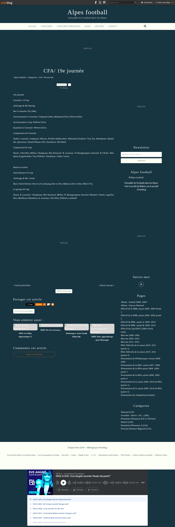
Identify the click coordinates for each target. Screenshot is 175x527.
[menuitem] (32, 26)
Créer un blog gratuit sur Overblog (48, 455)
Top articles (65, 455)
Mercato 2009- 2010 (130, 338)
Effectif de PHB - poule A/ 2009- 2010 (138, 322)
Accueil (33, 26)
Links (123, 332)
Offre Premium (125, 455)
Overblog (103, 447)
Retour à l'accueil (64, 291)
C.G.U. (94, 455)
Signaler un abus (84, 455)
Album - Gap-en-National (132, 305)
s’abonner (64, 490)
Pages (88, 26)
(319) (127, 412)
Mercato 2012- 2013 (130, 342)
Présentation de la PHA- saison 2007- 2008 (140, 365)
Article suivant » (106, 285)
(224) (134, 425)
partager (79, 490)
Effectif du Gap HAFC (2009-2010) (137, 328)
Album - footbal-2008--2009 (134, 302)
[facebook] (95, 2)
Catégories (46, 26)
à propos (94, 490)
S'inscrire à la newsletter (23, 311)
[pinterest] (104, 2)
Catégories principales (68, 26)
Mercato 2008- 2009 (130, 335)
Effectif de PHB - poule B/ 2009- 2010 (138, 325)
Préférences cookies (161, 455)
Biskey (143, 186)
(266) (135, 415)
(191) (136, 428)
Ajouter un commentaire (34, 354)
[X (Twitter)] (100, 2)
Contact (112, 26)
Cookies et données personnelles (142, 455)
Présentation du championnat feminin (138, 395)
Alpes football (88, 12)
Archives (99, 26)
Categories (32, 77)
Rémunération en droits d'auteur (108, 455)
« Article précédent (21, 285)
